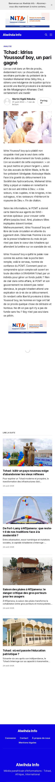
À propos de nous (41, 738)
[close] (51, 5)
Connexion (10, 738)
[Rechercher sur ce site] (46, 34)
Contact (24, 738)
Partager (43, 101)
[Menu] (51, 34)
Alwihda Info (12, 34)
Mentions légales (27, 742)
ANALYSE (8, 46)
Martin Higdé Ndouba (23, 99)
